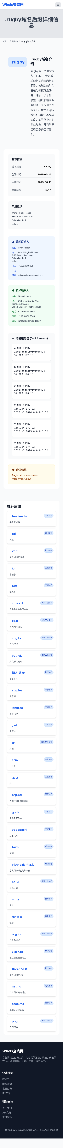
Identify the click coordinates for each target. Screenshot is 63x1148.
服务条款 (54, 1130)
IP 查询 (6, 1093)
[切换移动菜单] (58, 4)
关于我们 (7, 1107)
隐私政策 (44, 1130)
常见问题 (7, 1117)
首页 (4, 41)
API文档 (6, 1112)
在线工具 (7, 1079)
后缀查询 (14, 41)
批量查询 (7, 1088)
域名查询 (7, 1083)
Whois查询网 (13, 4)
